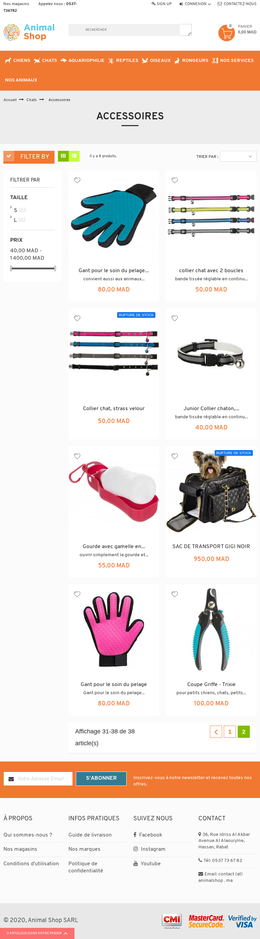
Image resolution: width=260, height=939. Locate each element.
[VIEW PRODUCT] (114, 433)
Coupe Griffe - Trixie (211, 684)
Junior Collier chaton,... (211, 409)
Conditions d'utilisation (31, 864)
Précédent (216, 732)
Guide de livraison (90, 835)
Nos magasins (16, 4)
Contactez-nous (240, 4)
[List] (74, 156)
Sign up (164, 4)
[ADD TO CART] (130, 295)
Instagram (152, 849)
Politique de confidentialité (85, 867)
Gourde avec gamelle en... (114, 546)
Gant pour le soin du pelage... (114, 271)
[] (186, 30)
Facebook (150, 835)
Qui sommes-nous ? (27, 835)
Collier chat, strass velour (114, 409)
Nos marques (84, 849)
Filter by (34, 157)
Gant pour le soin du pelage (114, 684)
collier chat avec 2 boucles (211, 271)
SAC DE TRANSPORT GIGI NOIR (211, 546)
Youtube (150, 864)
